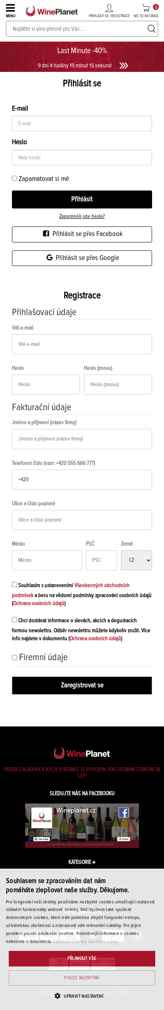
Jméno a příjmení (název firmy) (44, 422)
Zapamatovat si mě (43, 179)
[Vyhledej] (151, 28)
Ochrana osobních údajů (38, 603)
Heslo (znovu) (98, 368)
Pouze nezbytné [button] (82, 978)
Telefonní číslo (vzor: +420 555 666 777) (53, 463)
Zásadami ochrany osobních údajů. (86, 941)
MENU (11, 16)
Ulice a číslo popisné (33, 503)
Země (127, 544)
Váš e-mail (22, 328)
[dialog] (82, 939)
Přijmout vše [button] (82, 958)
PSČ (90, 544)
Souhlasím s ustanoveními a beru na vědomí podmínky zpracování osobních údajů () (82, 594)
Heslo (18, 368)
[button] (82, 996)
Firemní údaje (43, 657)
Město (18, 544)
